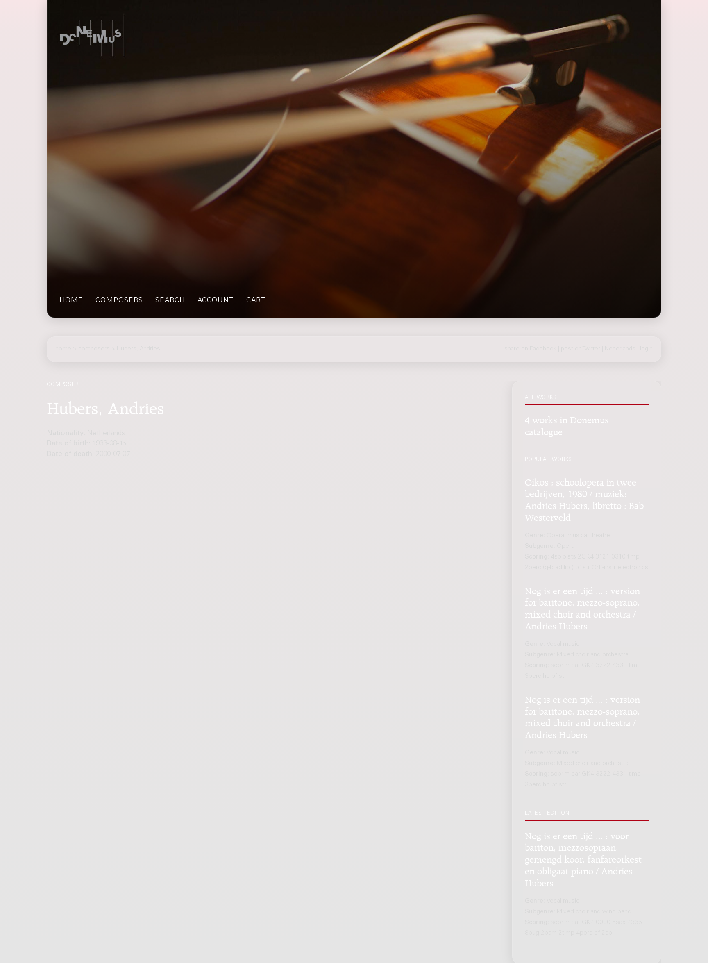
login (646, 349)
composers (119, 301)
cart (256, 301)
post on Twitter (580, 349)
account (215, 301)
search (170, 301)
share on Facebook (530, 349)
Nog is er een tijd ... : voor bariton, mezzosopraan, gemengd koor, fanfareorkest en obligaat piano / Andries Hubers (583, 857)
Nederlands (620, 349)
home (71, 301)
